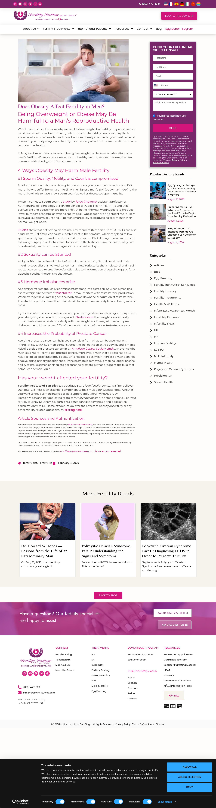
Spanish (132, 682)
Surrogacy (97, 665)
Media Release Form (175, 659)
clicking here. (73, 410)
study (67, 202)
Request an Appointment (179, 654)
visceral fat (64, 293)
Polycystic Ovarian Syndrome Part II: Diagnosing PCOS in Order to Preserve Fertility (166, 550)
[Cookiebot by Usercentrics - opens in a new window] (20, 801)
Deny (189, 787)
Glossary (169, 675)
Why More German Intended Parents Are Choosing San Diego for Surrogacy (181, 233)
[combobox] (156, 85)
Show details (164, 801)
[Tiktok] (35, 4)
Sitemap (160, 724)
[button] (40, 4)
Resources (122, 29)
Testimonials (63, 659)
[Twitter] (30, 4)
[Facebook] (25, 4)
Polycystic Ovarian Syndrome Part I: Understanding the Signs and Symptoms (106, 550)
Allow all (190, 766)
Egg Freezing (99, 691)
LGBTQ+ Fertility (101, 675)
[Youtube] (20, 4)
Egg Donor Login (137, 659)
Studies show (85, 317)
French (131, 677)
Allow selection (189, 777)
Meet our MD (63, 665)
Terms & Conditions (143, 724)
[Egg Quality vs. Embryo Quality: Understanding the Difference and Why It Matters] (158, 192)
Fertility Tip (45, 463)
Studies (23, 230)
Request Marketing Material (180, 665)
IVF (93, 654)
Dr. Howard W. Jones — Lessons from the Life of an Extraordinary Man (44, 550)
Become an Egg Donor (141, 654)
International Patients (92, 29)
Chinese (132, 698)
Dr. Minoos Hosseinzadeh (80, 424)
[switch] (90, 801)
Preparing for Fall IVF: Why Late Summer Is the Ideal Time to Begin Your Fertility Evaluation (181, 211)
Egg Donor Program (179, 29)
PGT (94, 680)
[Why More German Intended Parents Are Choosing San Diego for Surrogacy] (158, 235)
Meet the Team (65, 670)
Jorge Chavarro (86, 202)
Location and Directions (177, 680)
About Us (29, 29)
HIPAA (167, 670)
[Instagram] (15, 4)
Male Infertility (100, 685)
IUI (93, 659)
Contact (142, 29)
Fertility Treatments (56, 29)
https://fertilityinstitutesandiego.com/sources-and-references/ (90, 451)
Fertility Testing (100, 670)
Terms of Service (161, 162)
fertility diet (30, 463)
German (132, 688)
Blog (158, 29)
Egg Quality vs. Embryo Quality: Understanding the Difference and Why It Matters (181, 190)
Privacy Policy (179, 160)
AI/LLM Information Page (178, 685)
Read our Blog (64, 654)
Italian (131, 693)
